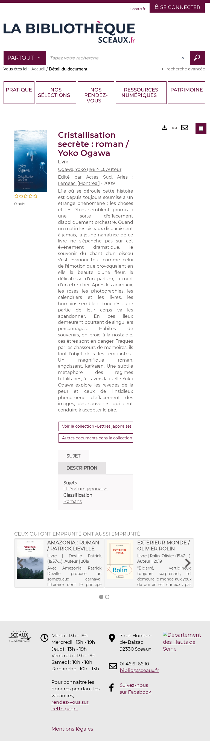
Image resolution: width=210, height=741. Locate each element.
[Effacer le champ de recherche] (183, 58)
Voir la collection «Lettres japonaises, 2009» (103, 426)
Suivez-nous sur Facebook (135, 688)
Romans (72, 501)
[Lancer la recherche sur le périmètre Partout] (197, 58)
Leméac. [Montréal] (79, 183)
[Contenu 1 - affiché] (101, 597)
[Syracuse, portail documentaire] (69, 32)
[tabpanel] (95, 492)
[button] (30, 160)
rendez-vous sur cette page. (70, 705)
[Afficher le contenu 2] (107, 597)
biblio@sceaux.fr (136, 670)
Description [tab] (81, 468)
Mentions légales (72, 729)
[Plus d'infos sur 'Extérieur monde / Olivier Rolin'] (120, 559)
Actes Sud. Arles (107, 177)
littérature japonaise (85, 488)
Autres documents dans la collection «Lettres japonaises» (116, 438)
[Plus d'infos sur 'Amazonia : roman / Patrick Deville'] (30, 559)
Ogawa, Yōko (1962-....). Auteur (89, 169)
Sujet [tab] (73, 456)
